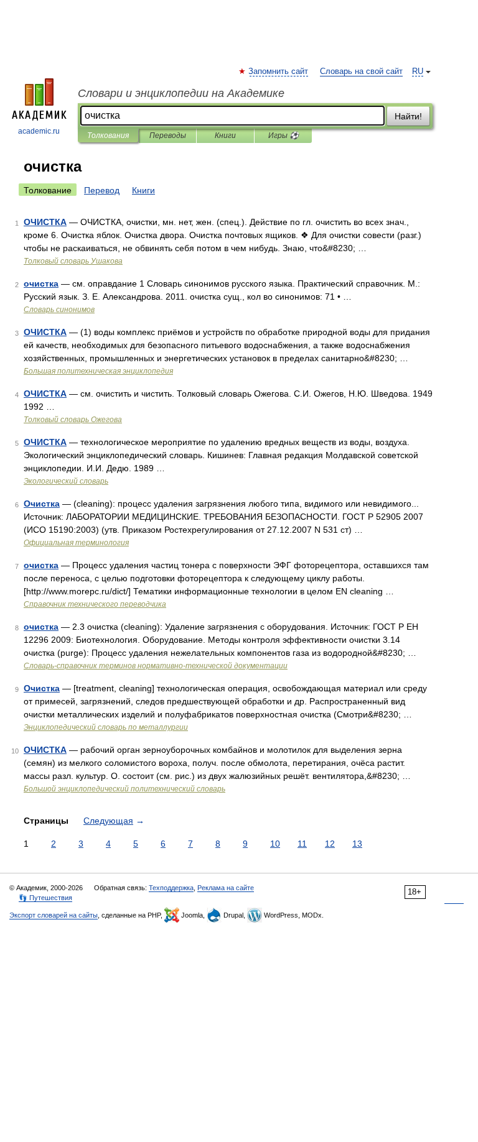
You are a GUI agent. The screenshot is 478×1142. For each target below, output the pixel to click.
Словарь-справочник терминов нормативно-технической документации (156, 665)
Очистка (42, 504)
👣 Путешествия (45, 897)
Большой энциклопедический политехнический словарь (124, 789)
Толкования (108, 135)
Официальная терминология (76, 542)
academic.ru (39, 131)
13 (357, 844)
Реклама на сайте (225, 887)
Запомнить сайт (279, 71)
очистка (41, 283)
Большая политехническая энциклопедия (98, 371)
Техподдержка (171, 887)
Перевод (102, 190)
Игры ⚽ (283, 135)
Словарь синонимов (59, 309)
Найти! (408, 116)
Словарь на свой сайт (361, 71)
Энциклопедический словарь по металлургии (106, 727)
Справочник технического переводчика (95, 604)
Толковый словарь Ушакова (73, 261)
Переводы (167, 135)
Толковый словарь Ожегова (73, 419)
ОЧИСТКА (45, 222)
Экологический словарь (66, 481)
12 (330, 844)
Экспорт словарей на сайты (53, 915)
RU (417, 71)
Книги (225, 135)
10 (275, 844)
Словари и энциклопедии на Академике (181, 93)
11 (302, 844)
